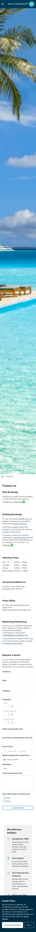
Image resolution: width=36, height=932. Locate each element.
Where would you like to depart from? (16, 755)
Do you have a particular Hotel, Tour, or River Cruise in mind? (18, 738)
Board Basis (6, 764)
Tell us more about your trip (12, 773)
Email (4, 680)
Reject (29, 925)
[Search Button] (31, 4)
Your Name (6, 672)
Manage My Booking (19, 524)
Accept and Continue (12, 925)
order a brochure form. (14, 643)
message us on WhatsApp (12, 502)
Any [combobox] (5, 768)
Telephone (6, 691)
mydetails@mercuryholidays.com (15, 635)
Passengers (6, 700)
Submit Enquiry (18, 808)
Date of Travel (7, 747)
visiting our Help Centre (11, 532)
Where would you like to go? (12, 729)
